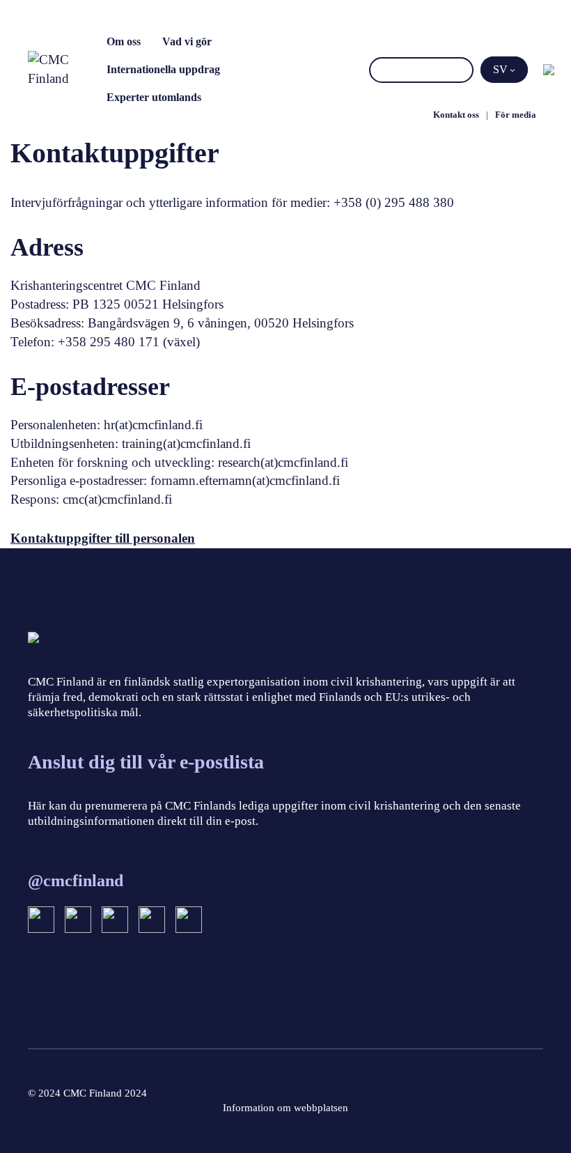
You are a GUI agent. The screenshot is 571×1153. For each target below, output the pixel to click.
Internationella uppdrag (163, 69)
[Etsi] (460, 70)
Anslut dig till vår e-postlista (146, 762)
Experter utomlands (154, 97)
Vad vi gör (187, 41)
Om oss (124, 41)
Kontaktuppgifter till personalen (102, 538)
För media (515, 114)
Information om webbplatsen (285, 1107)
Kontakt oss (456, 114)
